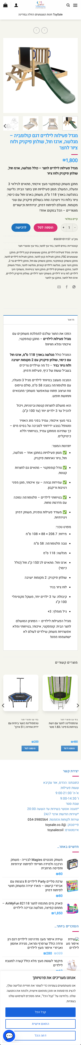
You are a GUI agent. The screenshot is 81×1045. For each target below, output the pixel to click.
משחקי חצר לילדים (40, 273)
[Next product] (44, 30)
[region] (40, 1008)
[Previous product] (36, 30)
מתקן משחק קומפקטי (65, 261)
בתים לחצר (60, 246)
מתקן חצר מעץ (69, 265)
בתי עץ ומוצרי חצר (28, 246)
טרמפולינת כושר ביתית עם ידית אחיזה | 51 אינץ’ (23, 725)
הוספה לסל (46, 227)
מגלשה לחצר (29, 265)
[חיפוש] (68, 5)
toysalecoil (56, 830)
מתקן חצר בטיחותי (35, 269)
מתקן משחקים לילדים (59, 269)
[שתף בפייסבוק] (66, 287)
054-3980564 (38, 819)
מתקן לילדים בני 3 (19, 261)
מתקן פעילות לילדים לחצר (19, 257)
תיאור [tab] (71, 320)
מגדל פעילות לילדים (59, 252)
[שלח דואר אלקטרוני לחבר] (59, 287)
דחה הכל (40, 1035)
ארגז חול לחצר (70, 278)
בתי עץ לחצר (46, 246)
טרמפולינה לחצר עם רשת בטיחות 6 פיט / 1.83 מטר (63, 725)
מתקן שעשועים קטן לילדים (32, 252)
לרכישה (21, 227)
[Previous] (71, 75)
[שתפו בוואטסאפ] (74, 287)
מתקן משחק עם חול (41, 261)
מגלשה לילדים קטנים (48, 265)
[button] (75, 5)
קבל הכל (40, 1012)
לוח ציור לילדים (60, 273)
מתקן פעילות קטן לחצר (47, 257)
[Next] (7, 75)
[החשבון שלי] (16, 5)
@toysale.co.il (55, 824)
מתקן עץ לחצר (53, 278)
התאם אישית (40, 1024)
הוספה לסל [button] (69, 748)
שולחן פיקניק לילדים (17, 273)
